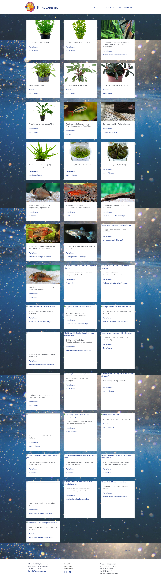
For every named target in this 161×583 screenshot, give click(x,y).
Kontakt (67, 564)
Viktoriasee (124, 283)
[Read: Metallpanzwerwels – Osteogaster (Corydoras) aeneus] (43, 274)
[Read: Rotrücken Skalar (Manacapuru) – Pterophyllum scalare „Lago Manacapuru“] (118, 29)
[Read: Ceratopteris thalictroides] (43, 29)
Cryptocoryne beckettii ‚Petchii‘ (78, 85)
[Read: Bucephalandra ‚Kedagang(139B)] (118, 72)
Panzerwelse (33, 216)
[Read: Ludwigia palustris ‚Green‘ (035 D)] (80, 29)
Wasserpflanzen (125, 8)
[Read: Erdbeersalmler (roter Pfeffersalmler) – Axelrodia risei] (80, 192)
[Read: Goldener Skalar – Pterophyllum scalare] (113, 482)
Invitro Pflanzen (71, 175)
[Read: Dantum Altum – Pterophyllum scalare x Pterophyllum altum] (80, 483)
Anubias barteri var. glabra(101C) (41, 124)
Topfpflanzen (33, 51)
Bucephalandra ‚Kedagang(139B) (116, 85)
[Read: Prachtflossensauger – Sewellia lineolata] (40, 307)
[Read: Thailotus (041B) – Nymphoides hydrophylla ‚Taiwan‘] (43, 382)
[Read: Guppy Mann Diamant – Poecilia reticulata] (116, 225)
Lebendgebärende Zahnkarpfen (76, 257)
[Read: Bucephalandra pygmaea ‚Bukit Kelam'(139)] (116, 333)
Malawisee (124, 322)
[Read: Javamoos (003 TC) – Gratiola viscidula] (118, 375)
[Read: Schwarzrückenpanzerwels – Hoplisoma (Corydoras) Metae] (43, 192)
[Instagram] (70, 572)
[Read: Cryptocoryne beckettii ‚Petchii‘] (80, 72)
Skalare (125, 55)
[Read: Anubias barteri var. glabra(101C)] (43, 111)
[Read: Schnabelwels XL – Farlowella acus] (118, 111)
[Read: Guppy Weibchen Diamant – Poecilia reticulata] (80, 233)
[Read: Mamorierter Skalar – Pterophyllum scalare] (41, 523)
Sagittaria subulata (36, 85)
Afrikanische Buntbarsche (111, 283)
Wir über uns (96, 8)
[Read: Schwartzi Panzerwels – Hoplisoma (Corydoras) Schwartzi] (80, 267)
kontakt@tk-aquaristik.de (37, 571)
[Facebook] (65, 572)
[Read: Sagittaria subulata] (43, 72)
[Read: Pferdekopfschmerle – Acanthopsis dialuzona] (118, 192)
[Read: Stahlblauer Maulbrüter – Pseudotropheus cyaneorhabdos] (80, 334)
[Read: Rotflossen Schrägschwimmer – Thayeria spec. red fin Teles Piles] (80, 111)
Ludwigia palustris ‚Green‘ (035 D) (79, 42)
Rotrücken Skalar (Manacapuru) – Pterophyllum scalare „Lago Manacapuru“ (116, 45)
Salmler (68, 134)
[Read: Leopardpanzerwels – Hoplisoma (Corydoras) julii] (43, 456)
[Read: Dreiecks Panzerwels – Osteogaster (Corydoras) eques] (80, 456)
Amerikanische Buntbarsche (112, 55)
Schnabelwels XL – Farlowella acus (116, 124)
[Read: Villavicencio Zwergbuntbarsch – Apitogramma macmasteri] (43, 233)
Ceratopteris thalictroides (39, 42)
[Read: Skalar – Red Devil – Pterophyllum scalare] (43, 490)
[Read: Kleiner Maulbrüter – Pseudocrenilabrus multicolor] (118, 267)
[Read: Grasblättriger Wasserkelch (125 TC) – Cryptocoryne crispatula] (80, 416)
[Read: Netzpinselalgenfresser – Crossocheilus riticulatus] (80, 308)
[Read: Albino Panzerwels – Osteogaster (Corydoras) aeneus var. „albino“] (118, 456)
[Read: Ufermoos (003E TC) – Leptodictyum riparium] (80, 152)
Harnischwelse (108, 132)
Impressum (68, 566)
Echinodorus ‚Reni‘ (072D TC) (114, 165)
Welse (115, 132)
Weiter (128, 551)
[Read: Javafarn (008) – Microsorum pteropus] (77, 374)
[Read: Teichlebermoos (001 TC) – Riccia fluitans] (43, 423)
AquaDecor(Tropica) (35, 175)
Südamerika (33, 257)
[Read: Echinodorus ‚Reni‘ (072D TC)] (118, 152)
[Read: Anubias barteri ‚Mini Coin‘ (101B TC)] (113, 415)
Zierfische (110, 8)
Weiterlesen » (33, 47)
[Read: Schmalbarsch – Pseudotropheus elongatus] (43, 341)
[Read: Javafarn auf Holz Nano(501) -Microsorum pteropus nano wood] (43, 152)
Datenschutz (68, 569)
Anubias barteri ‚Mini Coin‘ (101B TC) (117, 419)
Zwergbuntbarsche (44, 257)
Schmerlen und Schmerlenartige (114, 216)
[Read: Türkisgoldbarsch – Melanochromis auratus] (116, 307)
